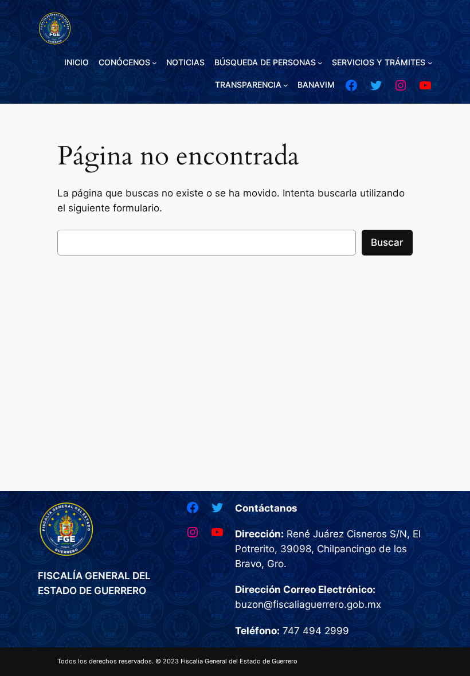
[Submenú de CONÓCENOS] (154, 62)
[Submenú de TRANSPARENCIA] (285, 85)
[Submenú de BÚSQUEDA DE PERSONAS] (320, 62)
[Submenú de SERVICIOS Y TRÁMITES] (430, 62)
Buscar (387, 242)
